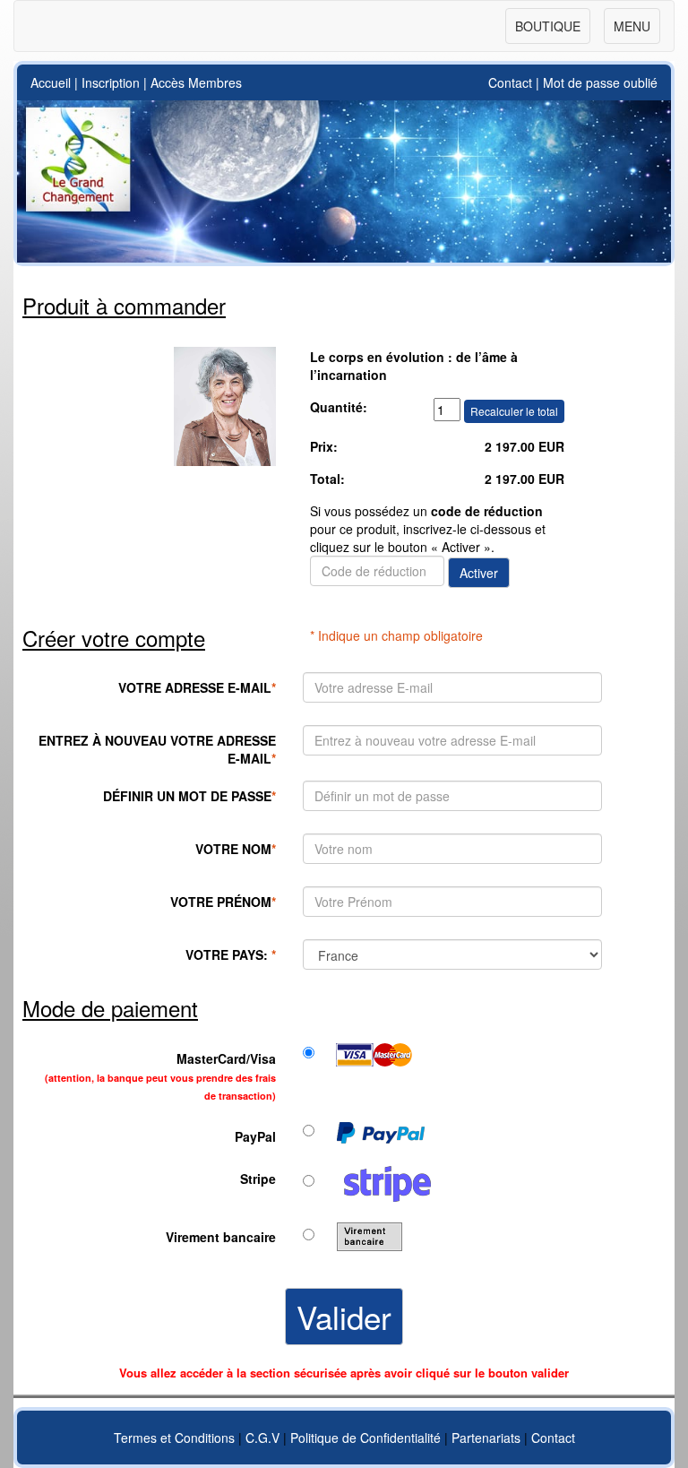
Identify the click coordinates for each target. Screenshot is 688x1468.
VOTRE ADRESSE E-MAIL (197, 687)
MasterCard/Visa (160, 1075)
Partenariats (486, 1437)
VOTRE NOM (235, 849)
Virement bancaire (221, 1237)
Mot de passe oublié (600, 82)
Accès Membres (196, 82)
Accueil (50, 82)
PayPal (255, 1136)
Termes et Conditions (174, 1437)
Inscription (111, 82)
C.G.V (262, 1437)
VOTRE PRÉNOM (223, 902)
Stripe (258, 1178)
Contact (510, 82)
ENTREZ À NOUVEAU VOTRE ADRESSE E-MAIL (157, 749)
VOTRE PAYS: (230, 954)
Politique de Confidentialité (365, 1437)
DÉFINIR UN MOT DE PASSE (189, 796)
